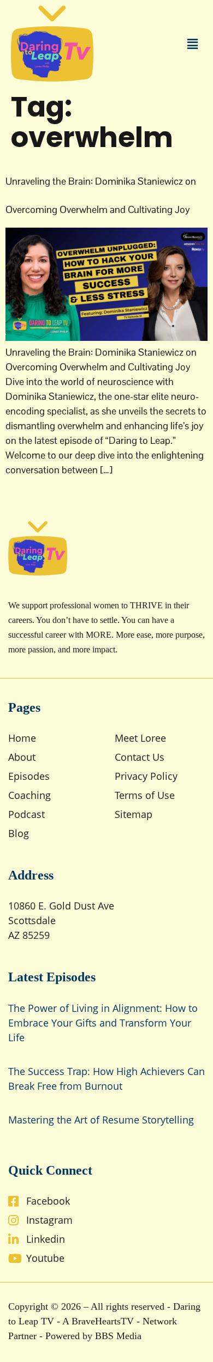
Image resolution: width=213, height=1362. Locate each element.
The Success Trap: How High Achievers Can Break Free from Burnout (106, 1078)
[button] (193, 43)
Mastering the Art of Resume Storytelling (101, 1119)
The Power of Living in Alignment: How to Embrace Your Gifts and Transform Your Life (103, 1022)
